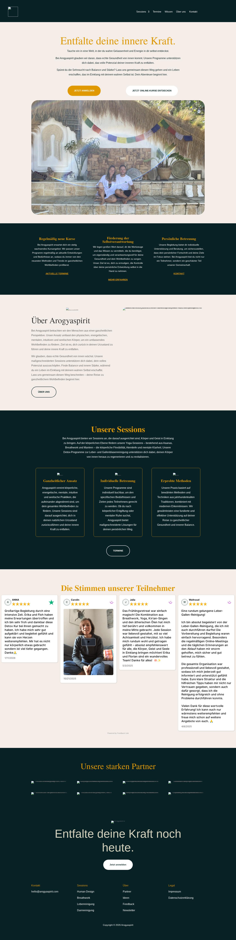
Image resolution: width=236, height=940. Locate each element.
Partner (127, 891)
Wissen (169, 11)
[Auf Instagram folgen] (33, 901)
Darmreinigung (85, 910)
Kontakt (193, 11)
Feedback (128, 904)
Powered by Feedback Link (118, 733)
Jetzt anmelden (84, 90)
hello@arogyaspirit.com (44, 891)
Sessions (141, 11)
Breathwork (83, 897)
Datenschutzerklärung (180, 897)
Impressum (174, 891)
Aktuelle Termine (57, 273)
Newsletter (129, 910)
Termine (157, 11)
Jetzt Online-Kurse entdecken (151, 90)
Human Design (85, 891)
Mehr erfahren (118, 279)
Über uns (181, 11)
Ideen (126, 897)
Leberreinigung (85, 904)
